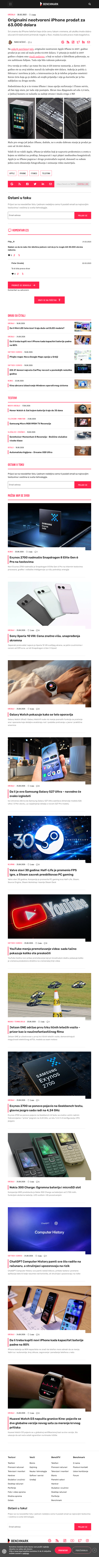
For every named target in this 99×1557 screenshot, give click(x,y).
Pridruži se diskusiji (22, 285)
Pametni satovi (58, 1479)
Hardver (11, 1475)
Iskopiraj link (83, 184)
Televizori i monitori (16, 419)
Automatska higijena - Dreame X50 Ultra (31, 452)
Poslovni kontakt (80, 1467)
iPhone (23, 173)
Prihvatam (63, 1550)
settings (26, 1553)
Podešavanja (82, 1550)
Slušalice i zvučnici (16, 432)
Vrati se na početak (47, 300)
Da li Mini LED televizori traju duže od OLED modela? (37, 328)
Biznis (10, 380)
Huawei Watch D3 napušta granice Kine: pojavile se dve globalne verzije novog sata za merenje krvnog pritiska (45, 1423)
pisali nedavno (36, 56)
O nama (76, 1463)
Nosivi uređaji (14, 405)
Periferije (12, 1488)
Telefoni (46, 173)
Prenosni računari (16, 1467)
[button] (10, 4)
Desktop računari (15, 1484)
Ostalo (11, 447)
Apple (12, 173)
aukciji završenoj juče (22, 49)
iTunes (34, 173)
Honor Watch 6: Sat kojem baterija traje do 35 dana (36, 410)
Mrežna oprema (15, 1496)
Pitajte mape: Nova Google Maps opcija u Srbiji (34, 357)
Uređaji (11, 14)
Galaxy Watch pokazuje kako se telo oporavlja (41, 714)
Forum (76, 1475)
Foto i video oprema (17, 1492)
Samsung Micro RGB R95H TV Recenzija (30, 423)
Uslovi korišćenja (80, 1471)
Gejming (11, 864)
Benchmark (56, 1500)
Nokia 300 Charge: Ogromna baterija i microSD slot (45, 1187)
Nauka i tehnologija (16, 1021)
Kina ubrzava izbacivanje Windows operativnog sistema (39, 385)
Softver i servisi (15, 352)
